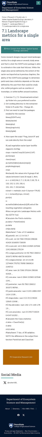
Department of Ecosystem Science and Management (17, 9)
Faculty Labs (20, 17)
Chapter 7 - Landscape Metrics (12, 24)
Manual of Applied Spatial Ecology (14, 22)
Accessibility (8, 433)
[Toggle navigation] (38, 3)
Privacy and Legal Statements (14, 431)
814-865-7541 (28, 409)
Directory (16, 409)
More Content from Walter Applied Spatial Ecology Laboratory (22, 50)
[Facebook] (18, 415)
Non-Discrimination (31, 431)
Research (11, 17)
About (7, 409)
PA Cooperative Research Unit (21, 357)
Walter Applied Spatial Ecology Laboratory (17, 19)
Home (4, 17)
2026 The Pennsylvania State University (27, 433)
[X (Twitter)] (23, 415)
